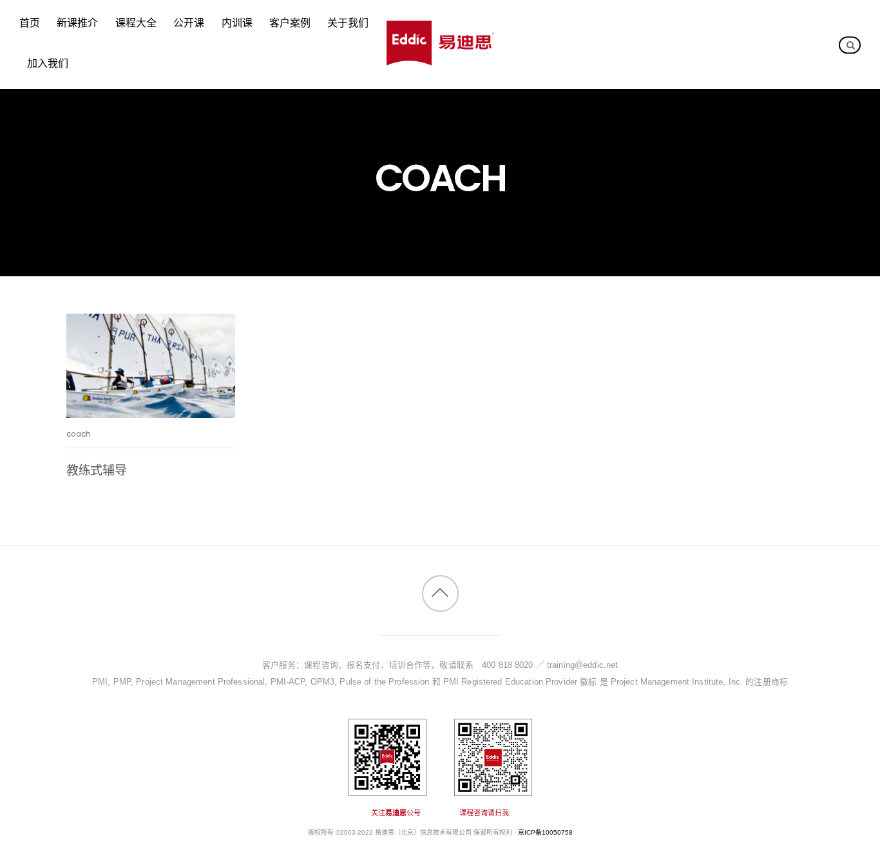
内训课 (237, 23)
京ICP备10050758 (545, 832)
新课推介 (77, 23)
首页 (29, 23)
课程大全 (136, 23)
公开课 (188, 23)
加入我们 (47, 63)
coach (78, 434)
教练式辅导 (96, 470)
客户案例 (290, 23)
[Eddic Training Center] (440, 59)
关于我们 (347, 23)
